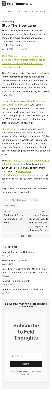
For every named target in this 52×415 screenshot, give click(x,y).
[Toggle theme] (30, 4)
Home (4, 21)
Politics (34, 200)
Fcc (5, 200)
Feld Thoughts (17, 4)
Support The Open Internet (15, 281)
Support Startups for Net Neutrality (19, 252)
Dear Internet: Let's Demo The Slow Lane (23, 289)
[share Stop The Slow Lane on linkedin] (29, 236)
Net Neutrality (9, 206)
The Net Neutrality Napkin (15, 260)
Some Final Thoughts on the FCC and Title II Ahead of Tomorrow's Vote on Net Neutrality (24, 271)
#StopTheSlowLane (12, 129)
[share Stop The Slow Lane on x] (22, 236)
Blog (11, 21)
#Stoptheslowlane (19, 200)
